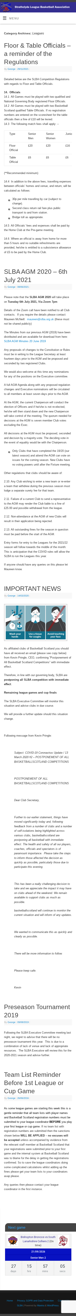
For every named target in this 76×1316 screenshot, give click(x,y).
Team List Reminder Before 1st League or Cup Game (34, 1083)
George (11, 69)
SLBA (19, 1305)
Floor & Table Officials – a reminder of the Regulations (37, 53)
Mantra (40, 1305)
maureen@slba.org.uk (40, 319)
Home (10, 1300)
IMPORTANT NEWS (32, 588)
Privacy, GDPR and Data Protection (35, 1300)
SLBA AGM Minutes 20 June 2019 (25, 341)
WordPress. (53, 1305)
